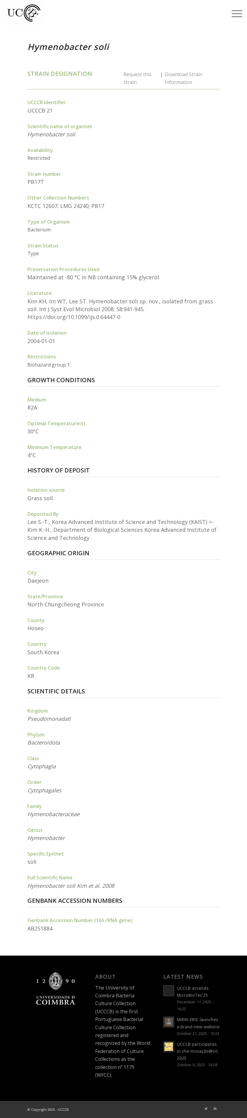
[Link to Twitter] (206, 1108)
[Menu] (234, 13)
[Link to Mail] (215, 1108)
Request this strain (138, 78)
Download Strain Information (183, 78)
